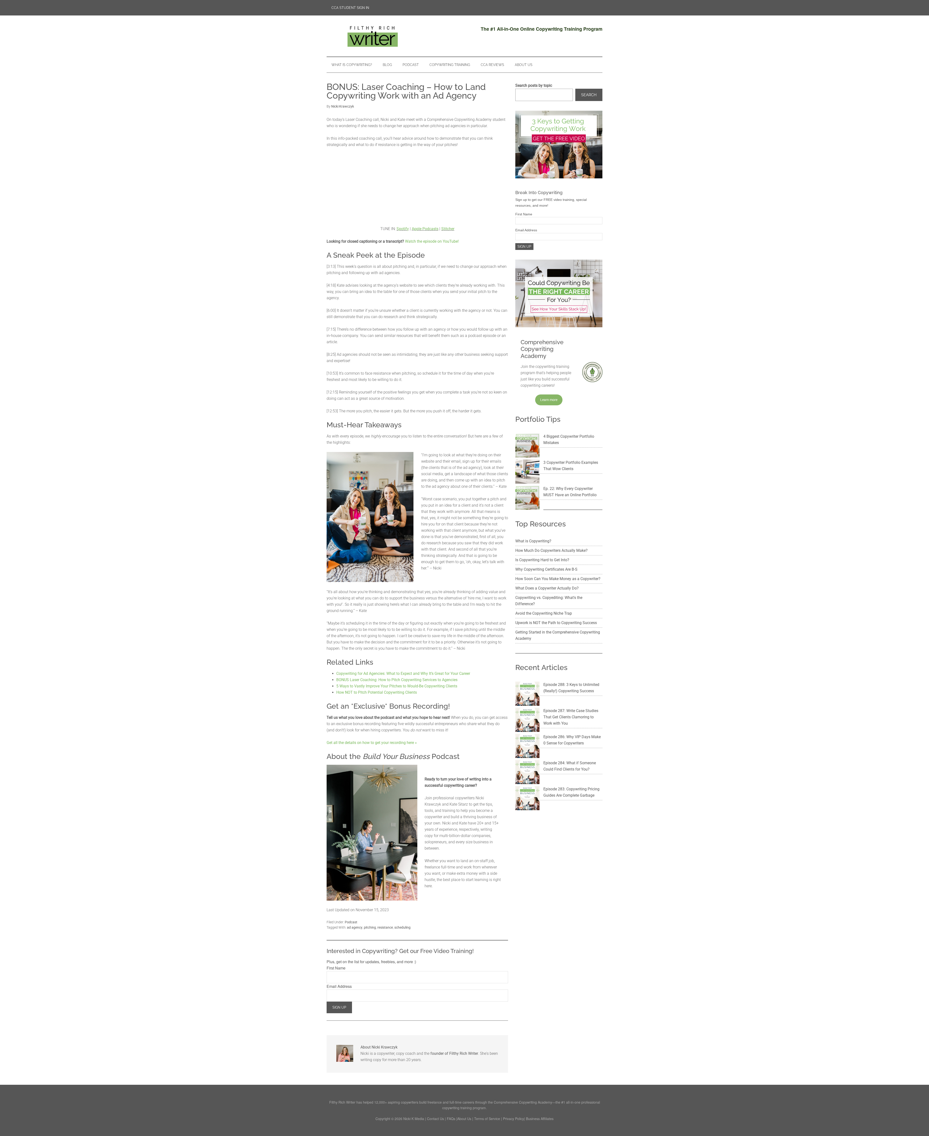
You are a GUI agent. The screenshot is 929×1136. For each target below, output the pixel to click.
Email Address (339, 986)
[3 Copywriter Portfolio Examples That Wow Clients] (527, 472)
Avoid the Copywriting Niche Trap (543, 613)
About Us (464, 1118)
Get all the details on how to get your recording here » (372, 742)
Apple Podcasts (425, 228)
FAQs (451, 1118)
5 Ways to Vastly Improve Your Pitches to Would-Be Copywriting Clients (396, 686)
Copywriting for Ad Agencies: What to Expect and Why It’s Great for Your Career (403, 673)
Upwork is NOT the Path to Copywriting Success (556, 622)
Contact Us (435, 1118)
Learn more (548, 400)
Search (589, 95)
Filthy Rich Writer (373, 36)
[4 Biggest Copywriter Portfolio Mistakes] (527, 446)
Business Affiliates (540, 1118)
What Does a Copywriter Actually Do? (547, 588)
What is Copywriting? (533, 541)
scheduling (402, 927)
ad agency (354, 927)
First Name (336, 968)
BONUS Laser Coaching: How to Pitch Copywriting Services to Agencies (396, 679)
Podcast (351, 922)
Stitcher (447, 228)
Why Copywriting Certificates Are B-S (546, 569)
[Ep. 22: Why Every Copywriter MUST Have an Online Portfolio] (527, 499)
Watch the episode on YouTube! (432, 241)
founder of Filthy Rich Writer (454, 1053)
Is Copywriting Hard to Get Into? (542, 560)
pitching (370, 927)
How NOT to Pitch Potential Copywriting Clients (376, 692)
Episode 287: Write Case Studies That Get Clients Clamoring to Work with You (570, 717)
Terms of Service (487, 1118)
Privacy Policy (513, 1118)
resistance (385, 927)
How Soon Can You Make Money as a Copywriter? (557, 578)
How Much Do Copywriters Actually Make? (551, 550)
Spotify (403, 228)
